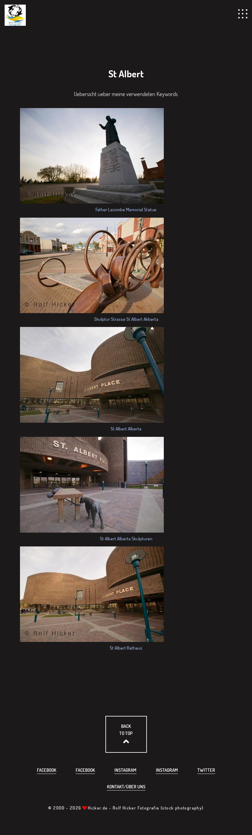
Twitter (206, 770)
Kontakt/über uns (126, 787)
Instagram (125, 770)
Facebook (46, 770)
